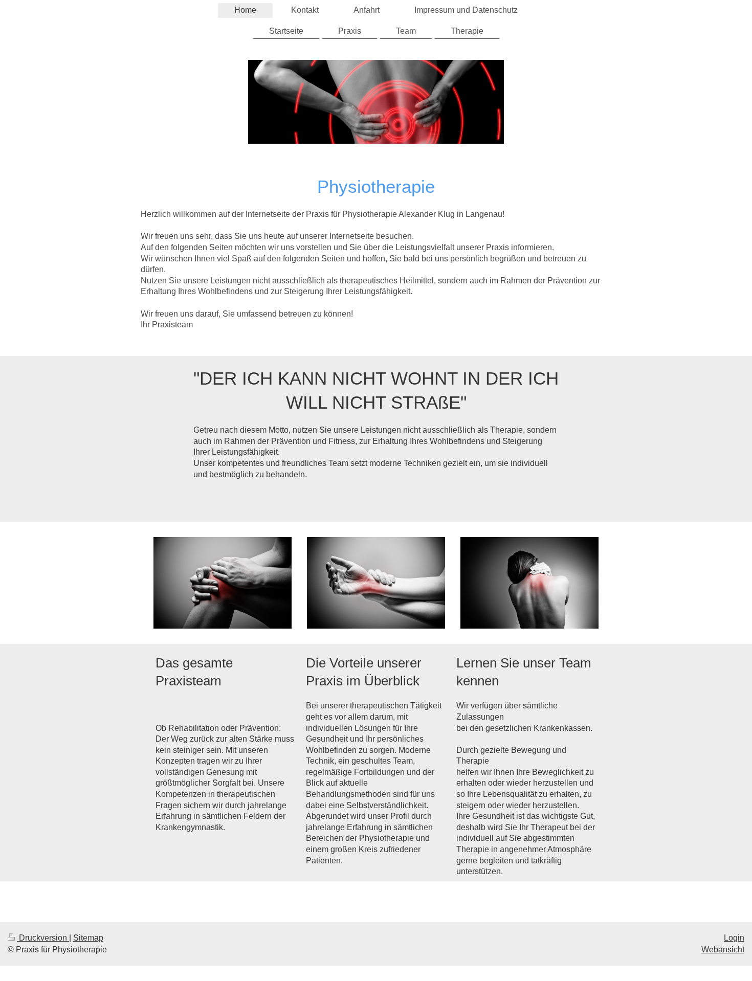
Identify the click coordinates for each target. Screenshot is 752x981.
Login (734, 937)
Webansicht (722, 949)
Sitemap (88, 937)
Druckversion (43, 937)
